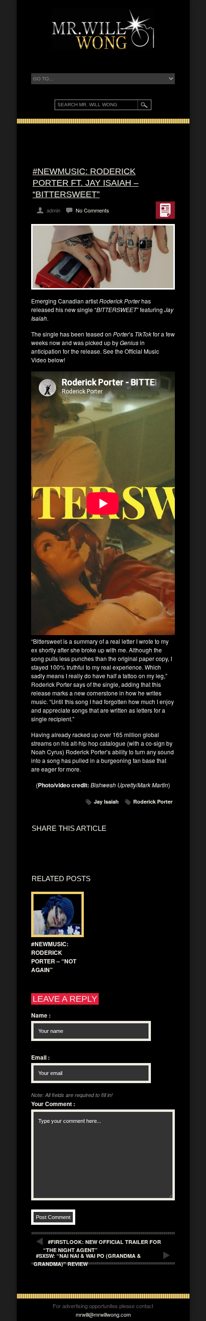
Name (41, 1015)
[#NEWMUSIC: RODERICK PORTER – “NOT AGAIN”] (55, 914)
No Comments (92, 210)
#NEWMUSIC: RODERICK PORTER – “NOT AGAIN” (53, 957)
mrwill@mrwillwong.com (103, 1314)
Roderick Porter (152, 801)
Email (40, 1057)
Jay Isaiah (106, 801)
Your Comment (53, 1103)
